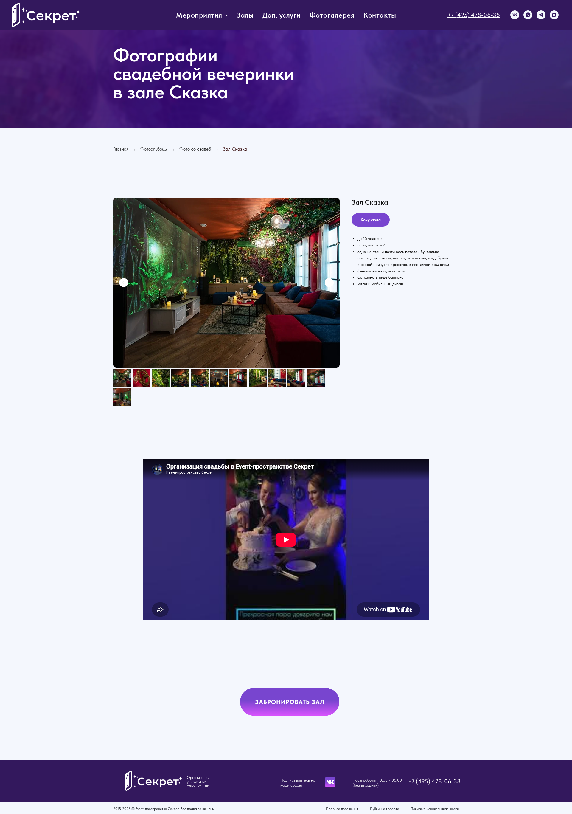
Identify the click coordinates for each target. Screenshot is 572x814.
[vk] (514, 14)
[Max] (554, 14)
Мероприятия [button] (200, 15)
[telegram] (541, 14)
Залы (245, 15)
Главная (120, 149)
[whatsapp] (527, 14)
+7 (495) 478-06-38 (473, 14)
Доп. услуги (281, 15)
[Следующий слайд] (329, 282)
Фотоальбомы (153, 149)
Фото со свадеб (195, 149)
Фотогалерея (332, 15)
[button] (289, 702)
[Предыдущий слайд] (123, 282)
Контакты (379, 15)
